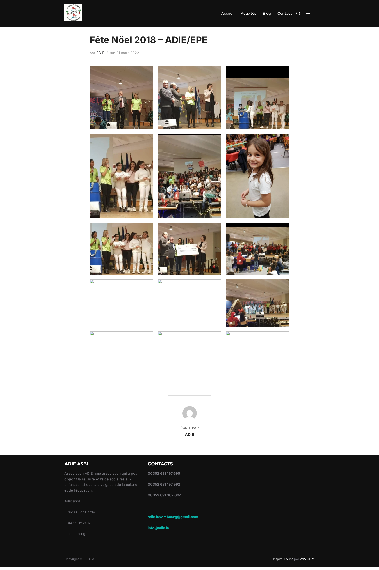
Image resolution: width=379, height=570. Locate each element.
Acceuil (227, 13)
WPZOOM (307, 559)
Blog (267, 13)
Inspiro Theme (283, 559)
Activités (248, 13)
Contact (284, 13)
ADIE (100, 53)
